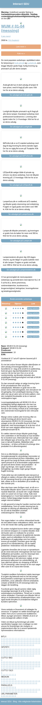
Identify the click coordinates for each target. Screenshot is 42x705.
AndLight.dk (19, 63)
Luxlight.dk (31, 63)
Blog (15, 702)
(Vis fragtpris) (13, 40)
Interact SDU (21, 3)
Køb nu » (21, 54)
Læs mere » (21, 47)
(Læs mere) (6, 36)
